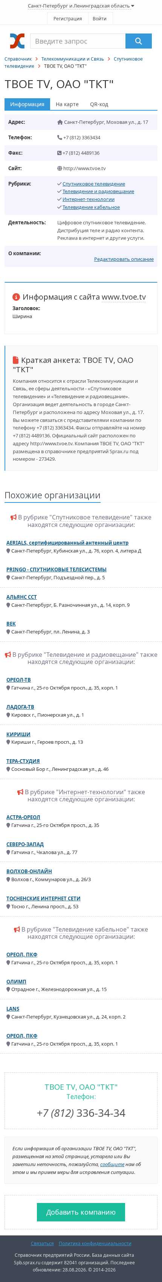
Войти (100, 18)
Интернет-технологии (89, 199)
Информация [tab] (27, 104)
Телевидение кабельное (91, 207)
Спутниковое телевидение (94, 183)
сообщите (112, 1164)
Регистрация (67, 18)
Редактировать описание (124, 259)
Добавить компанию (81, 1212)
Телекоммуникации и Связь (72, 59)
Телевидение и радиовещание (98, 191)
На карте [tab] (67, 104)
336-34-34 (81, 1112)
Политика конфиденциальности (95, 1243)
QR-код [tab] (99, 104)
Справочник (18, 59)
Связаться (42, 1243)
